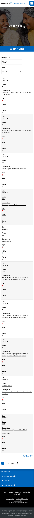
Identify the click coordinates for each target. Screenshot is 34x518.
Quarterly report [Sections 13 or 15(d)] (14, 430)
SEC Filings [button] (18, 49)
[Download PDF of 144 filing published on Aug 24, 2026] (2, 175)
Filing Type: (5, 57)
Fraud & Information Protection (18, 503)
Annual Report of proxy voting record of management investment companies (15, 278)
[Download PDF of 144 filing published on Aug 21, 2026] (2, 211)
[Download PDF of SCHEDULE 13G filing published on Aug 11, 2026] (2, 400)
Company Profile (10, 476)
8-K (3, 235)
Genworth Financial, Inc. (16, 492)
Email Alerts (8, 472)
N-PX (3, 271)
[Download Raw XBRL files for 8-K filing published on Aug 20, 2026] (2, 253)
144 (3, 162)
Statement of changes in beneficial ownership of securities (16, 93)
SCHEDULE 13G (7, 386)
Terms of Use (18, 501)
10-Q (3, 424)
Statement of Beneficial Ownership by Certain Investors (17, 393)
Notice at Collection (22, 499)
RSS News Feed (9, 485)
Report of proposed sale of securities (14, 169)
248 (12, 463)
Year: (3, 67)
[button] (31, 3)
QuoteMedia (18, 510)
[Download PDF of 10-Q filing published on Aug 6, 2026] (2, 438)
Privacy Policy (10, 499)
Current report (6, 241)
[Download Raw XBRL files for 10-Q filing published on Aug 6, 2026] (2, 444)
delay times (20, 512)
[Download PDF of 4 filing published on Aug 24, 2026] (2, 138)
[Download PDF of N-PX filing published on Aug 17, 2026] (2, 285)
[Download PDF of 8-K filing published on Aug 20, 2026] (2, 247)
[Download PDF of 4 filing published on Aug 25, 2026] (2, 100)
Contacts (7, 481)
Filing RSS (28, 456)
